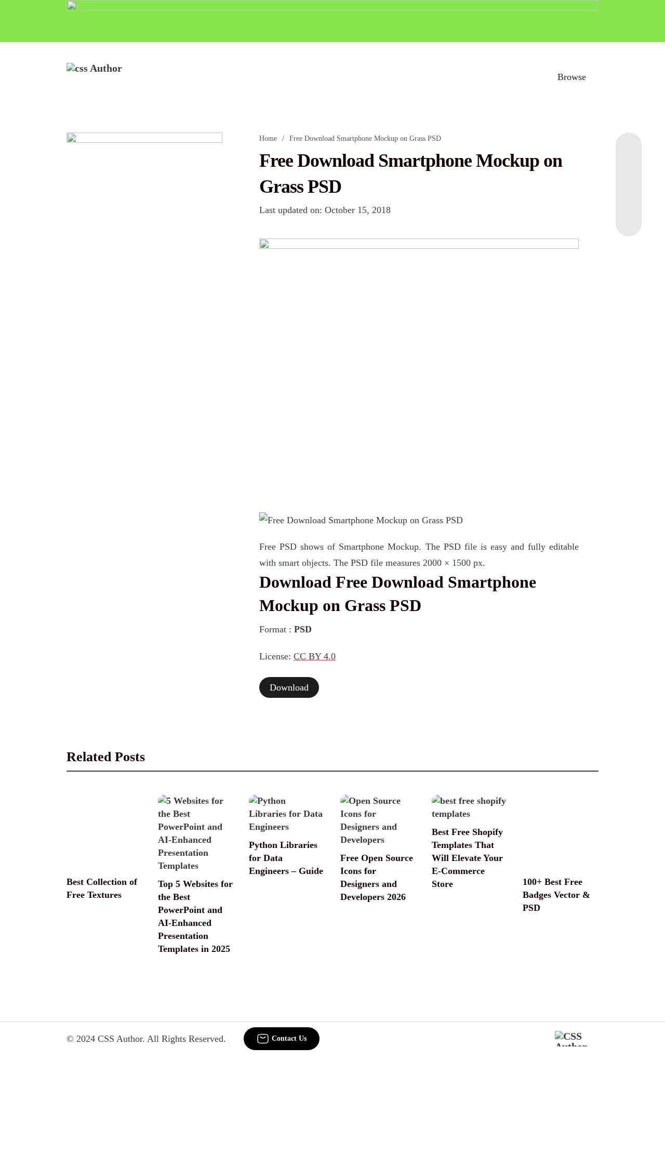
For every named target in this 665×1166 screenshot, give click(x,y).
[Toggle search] (526, 77)
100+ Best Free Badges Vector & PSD (556, 895)
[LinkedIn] (628, 174)
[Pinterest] (628, 195)
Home (268, 138)
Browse (571, 77)
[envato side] (144, 287)
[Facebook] (628, 153)
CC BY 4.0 (315, 656)
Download (289, 687)
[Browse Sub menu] (594, 77)
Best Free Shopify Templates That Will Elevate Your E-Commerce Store (467, 858)
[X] (628, 215)
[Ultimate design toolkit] (418, 364)
